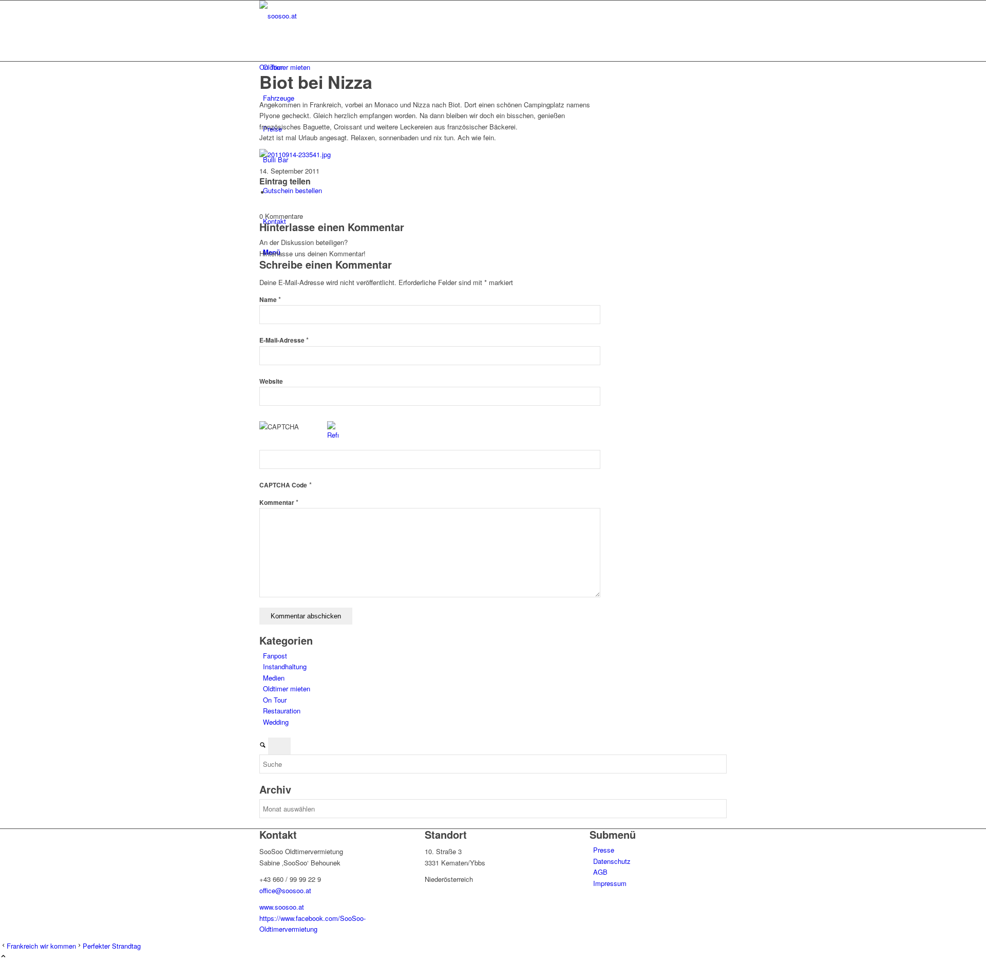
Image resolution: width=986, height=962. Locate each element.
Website (271, 381)
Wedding (276, 722)
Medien (274, 678)
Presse (603, 850)
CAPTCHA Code (283, 485)
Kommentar (278, 502)
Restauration (281, 710)
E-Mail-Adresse (284, 340)
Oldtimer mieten (286, 688)
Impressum (610, 883)
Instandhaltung (285, 666)
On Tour (271, 67)
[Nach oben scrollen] (3, 956)
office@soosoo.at (285, 890)
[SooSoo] (336, 16)
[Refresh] (332, 435)
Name (270, 299)
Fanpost (275, 656)
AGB (600, 872)
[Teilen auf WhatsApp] (272, 192)
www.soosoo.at (281, 907)
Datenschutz (612, 861)
